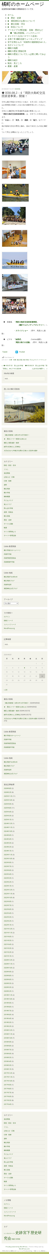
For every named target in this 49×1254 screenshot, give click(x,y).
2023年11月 (8, 855)
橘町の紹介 (13, 60)
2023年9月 (7, 862)
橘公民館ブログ (9, 581)
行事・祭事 (12, 360)
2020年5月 (7, 983)
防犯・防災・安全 (10, 465)
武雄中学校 (7, 554)
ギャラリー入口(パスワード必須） (23, 36)
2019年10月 (8, 999)
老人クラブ (7, 504)
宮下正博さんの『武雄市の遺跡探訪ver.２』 (27, 42)
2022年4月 (7, 913)
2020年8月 (7, 975)
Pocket (22, 352)
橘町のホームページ (23, 4)
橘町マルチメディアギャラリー (31, 325)
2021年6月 (7, 936)
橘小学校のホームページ (12, 550)
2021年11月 (8, 933)
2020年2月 (7, 991)
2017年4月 (7, 1104)
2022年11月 (8, 894)
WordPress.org (9, 628)
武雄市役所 (7, 584)
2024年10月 (8, 831)
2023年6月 (7, 870)
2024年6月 (7, 835)
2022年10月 (8, 897)
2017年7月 (7, 1092)
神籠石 (14, 1239)
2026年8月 (7, 788)
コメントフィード (10, 624)
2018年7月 (7, 1050)
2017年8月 (7, 1089)
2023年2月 (7, 882)
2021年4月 (7, 944)
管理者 (18, 1239)
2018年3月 (7, 1065)
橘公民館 (19, 360)
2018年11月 (8, 1034)
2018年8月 (7, 1046)
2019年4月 (7, 1018)
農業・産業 (13, 66)
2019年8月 (7, 1007)
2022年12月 (8, 890)
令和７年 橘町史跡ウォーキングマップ (25, 39)
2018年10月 (8, 1038)
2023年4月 (7, 874)
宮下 (26, 1232)
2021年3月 (7, 948)
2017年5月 (7, 1100)
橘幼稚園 (7, 496)
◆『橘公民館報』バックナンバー (25, 33)
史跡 (19, 1232)
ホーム (11, 14)
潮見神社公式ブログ (10, 588)
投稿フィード (8, 620)
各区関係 (7, 473)
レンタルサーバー (9, 1233)
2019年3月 (7, 1022)
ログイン (7, 617)
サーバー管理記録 (10, 535)
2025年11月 (8, 796)
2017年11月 (8, 1077)
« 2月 (5, 690)
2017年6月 (7, 1096)
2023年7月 (7, 866)
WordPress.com (24, 1249)
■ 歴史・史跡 (14, 17)
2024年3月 (7, 843)
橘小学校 (26, 360)
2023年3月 (7, 878)
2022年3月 (7, 917)
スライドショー (22, 330)
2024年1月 (7, 851)
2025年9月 (7, 804)
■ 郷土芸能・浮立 (16, 24)
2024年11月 (8, 827)
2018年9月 (7, 1042)
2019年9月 (7, 1003)
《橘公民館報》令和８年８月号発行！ (17, 435)
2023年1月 (7, 886)
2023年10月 (8, 858)
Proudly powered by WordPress (16, 1247)
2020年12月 (8, 960)
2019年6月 (7, 1014)
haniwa (17, 89)
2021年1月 (7, 956)
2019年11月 (8, 995)
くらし (6, 469)
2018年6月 (7, 1053)
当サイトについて (16, 45)
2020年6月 (7, 979)
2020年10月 (8, 968)
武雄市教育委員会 (10, 558)
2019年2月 (7, 1026)
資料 (5, 485)
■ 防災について (15, 27)
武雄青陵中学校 (9, 562)
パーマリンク (42, 360)
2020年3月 (7, 987)
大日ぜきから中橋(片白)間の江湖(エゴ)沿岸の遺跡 (20, 450)
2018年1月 (7, 1069)
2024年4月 (7, 839)
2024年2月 (7, 847)
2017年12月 (8, 1073)
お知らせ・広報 (9, 477)
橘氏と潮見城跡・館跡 (11, 443)
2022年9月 (7, 901)
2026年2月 (7, 792)
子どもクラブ (34, 360)
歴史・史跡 (7, 520)
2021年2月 (7, 952)
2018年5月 (7, 1057)
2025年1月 (7, 819)
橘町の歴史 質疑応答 (17, 51)
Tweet (4, 352)
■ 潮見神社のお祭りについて (21, 20)
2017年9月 (7, 1085)
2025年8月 (7, 808)
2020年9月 (7, 972)
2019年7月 (7, 1011)
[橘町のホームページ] (25, 83)
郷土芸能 (7, 516)
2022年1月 (7, 925)
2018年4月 (7, 1061)
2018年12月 (8, 1030)
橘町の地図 (13, 48)
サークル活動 (8, 524)
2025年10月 (8, 800)
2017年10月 (8, 1081)
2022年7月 (7, 905)
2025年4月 (7, 812)
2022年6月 (7, 909)
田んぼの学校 (8, 508)
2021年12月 (8, 929)
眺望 (5, 528)
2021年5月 (7, 940)
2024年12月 (8, 823)
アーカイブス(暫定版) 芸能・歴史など (25, 30)
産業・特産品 (8, 512)
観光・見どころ (15, 63)
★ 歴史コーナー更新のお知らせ (15, 439)
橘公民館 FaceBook (10, 577)
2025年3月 (7, 816)
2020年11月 (8, 964)
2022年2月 (7, 921)
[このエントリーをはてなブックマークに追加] (16, 352)
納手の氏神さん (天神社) (12, 447)
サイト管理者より (10, 532)
